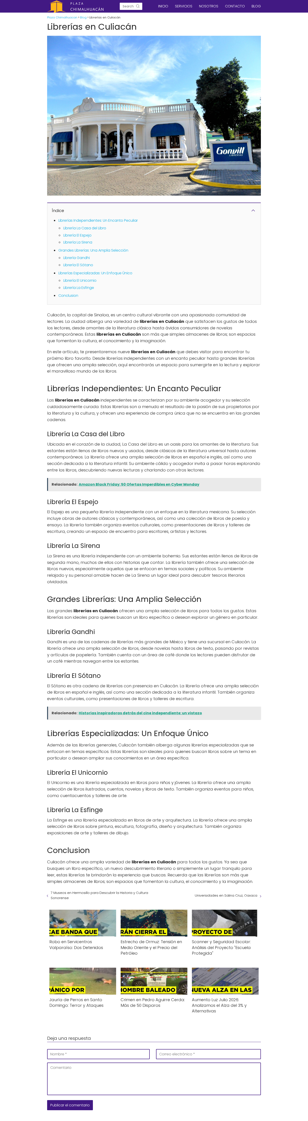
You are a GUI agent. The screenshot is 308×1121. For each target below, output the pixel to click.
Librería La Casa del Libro (84, 228)
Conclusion (68, 295)
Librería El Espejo (77, 235)
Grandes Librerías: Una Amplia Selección (93, 250)
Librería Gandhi (76, 257)
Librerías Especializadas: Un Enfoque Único (95, 273)
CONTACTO (235, 6)
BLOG (256, 6)
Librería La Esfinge (78, 287)
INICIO (163, 6)
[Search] (137, 6)
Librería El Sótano (78, 265)
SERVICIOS (183, 6)
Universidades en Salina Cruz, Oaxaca (226, 895)
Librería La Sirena (77, 242)
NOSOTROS (208, 6)
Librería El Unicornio (80, 280)
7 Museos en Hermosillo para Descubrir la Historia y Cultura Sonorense (99, 895)
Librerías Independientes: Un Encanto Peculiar (98, 220)
